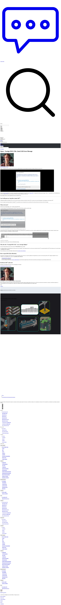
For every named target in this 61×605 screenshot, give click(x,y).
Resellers (2, 490)
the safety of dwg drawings (22, 250)
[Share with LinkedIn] (2, 286)
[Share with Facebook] (0, 286)
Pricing (1, 140)
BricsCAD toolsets (3, 479)
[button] (30, 94)
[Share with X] (1, 286)
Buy (1, 495)
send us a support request (15, 259)
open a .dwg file (5, 193)
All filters (2, 146)
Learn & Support (3, 445)
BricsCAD (31, 193)
